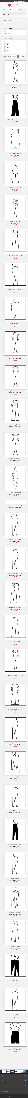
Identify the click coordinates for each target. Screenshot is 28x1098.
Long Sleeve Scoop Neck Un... (15, 675)
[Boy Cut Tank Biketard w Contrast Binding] (15, 139)
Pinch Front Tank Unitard (15, 912)
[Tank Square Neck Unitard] (15, 728)
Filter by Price (8, 38)
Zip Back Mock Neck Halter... (15, 573)
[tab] (14, 28)
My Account (14, 1)
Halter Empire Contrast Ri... (15, 86)
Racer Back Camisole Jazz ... (15, 187)
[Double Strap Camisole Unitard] (15, 241)
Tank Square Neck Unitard (15, 743)
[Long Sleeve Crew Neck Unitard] (15, 376)
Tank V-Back (15, 980)
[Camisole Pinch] (15, 864)
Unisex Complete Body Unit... (15, 505)
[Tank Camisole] (15, 796)
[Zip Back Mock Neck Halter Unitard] (15, 559)
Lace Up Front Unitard (15, 221)
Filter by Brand (8, 28)
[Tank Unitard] (15, 1000)
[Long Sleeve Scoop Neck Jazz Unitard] (15, 695)
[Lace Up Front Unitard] (15, 207)
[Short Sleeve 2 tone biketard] (15, 1033)
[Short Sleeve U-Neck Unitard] (15, 525)
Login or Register (22, 1)
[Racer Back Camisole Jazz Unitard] (15, 173)
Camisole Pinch (15, 878)
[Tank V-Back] (15, 966)
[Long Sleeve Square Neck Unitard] (15, 444)
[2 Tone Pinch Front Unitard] (15, 830)
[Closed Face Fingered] (15, 478)
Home (5, 20)
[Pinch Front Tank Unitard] (15, 898)
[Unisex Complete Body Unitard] (15, 501)
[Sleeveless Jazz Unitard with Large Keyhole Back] (15, 593)
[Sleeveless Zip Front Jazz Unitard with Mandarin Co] (15, 627)
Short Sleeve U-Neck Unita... (15, 539)
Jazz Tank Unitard (15, 946)
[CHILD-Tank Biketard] (15, 309)
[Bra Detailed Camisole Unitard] (15, 275)
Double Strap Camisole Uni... (15, 255)
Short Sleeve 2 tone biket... (15, 1048)
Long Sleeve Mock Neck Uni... (15, 357)
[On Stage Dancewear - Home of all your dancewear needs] (14, 5)
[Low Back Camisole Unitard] (15, 762)
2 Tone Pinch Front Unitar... (15, 844)
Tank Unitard (15, 1014)
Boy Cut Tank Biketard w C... (15, 153)
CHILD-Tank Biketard (15, 323)
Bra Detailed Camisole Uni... (15, 289)
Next (23, 56)
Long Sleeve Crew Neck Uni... (15, 391)
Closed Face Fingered (15, 492)
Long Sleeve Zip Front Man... (15, 425)
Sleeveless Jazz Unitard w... (15, 607)
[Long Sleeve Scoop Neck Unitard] (15, 661)
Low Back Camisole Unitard (15, 777)
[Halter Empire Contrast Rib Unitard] (15, 71)
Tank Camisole (15, 811)
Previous (14, 56)
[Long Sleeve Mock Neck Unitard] (15, 342)
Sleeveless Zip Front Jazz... (15, 641)
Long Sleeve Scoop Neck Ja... (15, 709)
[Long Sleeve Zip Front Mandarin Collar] (15, 410)
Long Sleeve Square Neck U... (15, 458)
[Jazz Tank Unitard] (15, 932)
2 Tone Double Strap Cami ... (15, 119)
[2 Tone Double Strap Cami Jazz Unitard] (15, 105)
